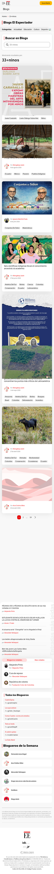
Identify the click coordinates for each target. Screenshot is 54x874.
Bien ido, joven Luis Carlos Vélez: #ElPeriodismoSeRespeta (14, 650)
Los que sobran (10, 708)
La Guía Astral (10, 740)
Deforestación (27, 400)
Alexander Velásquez (11, 633)
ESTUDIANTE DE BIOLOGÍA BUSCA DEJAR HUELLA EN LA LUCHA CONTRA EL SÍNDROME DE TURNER (23, 619)
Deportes (45, 29)
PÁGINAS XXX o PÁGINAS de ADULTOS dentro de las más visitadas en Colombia (24, 607)
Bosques (41, 397)
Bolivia (22, 284)
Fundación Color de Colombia (23, 685)
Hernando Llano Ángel (18, 754)
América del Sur (10, 284)
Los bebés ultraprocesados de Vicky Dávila (19, 639)
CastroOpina (9, 700)
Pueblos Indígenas (38, 174)
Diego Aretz (15, 799)
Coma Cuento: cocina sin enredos (17, 716)
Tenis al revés (9, 724)
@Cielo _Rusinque (14, 711)
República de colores (18, 682)
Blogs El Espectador (17, 22)
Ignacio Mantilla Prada (20, 219)
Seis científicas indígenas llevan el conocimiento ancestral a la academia (25, 267)
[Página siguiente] (35, 517)
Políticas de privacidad (22, 859)
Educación (28, 29)
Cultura (36, 29)
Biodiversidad (34, 458)
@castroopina (12, 703)
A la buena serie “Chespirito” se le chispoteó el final (21, 629)
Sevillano (14, 790)
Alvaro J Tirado (9, 623)
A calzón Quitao (13, 735)
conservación (10, 288)
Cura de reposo (16, 673)
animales (23, 458)
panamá (26, 174)
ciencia (30, 284)
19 (31, 517)
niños (43, 118)
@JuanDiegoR (12, 727)
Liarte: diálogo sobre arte (29, 118)
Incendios (39, 400)
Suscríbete (46, 3)
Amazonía (8, 397)
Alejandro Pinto (9, 611)
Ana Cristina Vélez (19, 505)
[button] (50, 29)
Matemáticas (27, 228)
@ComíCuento (13, 719)
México (17, 174)
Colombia (39, 284)
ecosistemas (33, 461)
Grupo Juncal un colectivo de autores (23, 781)
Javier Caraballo (10, 118)
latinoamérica (32, 288)
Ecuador (8, 174)
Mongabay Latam (18, 165)
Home (4, 16)
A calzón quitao (10, 732)
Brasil (7, 400)
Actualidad (18, 29)
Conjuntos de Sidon (12, 228)
